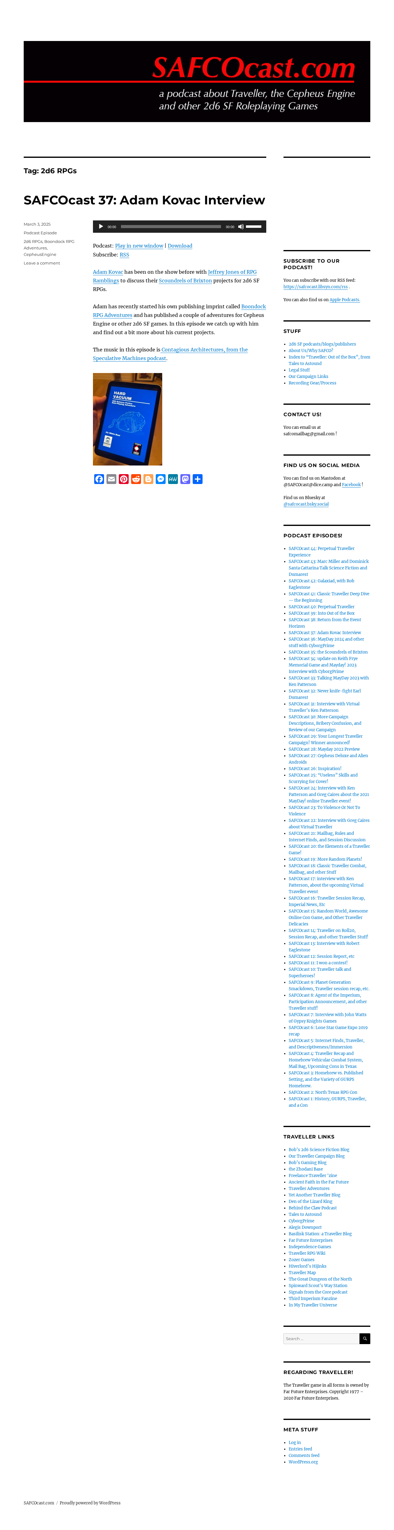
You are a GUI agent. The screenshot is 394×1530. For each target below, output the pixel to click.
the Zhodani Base (306, 1169)
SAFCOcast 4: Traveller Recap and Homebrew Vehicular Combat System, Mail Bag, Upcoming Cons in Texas (326, 1060)
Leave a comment (42, 262)
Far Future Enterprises (311, 1240)
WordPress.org (303, 1462)
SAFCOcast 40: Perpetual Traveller (322, 606)
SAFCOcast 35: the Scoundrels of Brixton (328, 652)
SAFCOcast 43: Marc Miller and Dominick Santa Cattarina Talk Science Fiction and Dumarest (329, 568)
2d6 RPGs (33, 241)
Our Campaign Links (308, 376)
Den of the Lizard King (310, 1201)
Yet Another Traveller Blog (314, 1195)
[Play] (101, 227)
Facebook (351, 484)
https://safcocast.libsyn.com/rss (315, 286)
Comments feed (304, 1455)
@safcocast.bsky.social (306, 504)
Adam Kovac (108, 272)
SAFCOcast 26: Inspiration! (315, 768)
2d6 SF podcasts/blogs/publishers (322, 344)
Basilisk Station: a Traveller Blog (320, 1234)
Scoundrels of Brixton (185, 280)
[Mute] (241, 227)
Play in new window (139, 246)
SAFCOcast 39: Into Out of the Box (322, 613)
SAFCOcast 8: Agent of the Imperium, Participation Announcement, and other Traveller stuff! (328, 1002)
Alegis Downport (305, 1227)
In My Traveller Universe (313, 1305)
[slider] (254, 226)
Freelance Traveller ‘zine (313, 1175)
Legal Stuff (299, 370)
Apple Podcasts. (345, 299)
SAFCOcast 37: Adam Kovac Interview (144, 199)
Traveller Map (302, 1272)
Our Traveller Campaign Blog (317, 1156)
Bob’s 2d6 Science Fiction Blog (319, 1149)
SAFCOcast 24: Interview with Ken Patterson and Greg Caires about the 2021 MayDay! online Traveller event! (329, 795)
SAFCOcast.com (39, 1503)
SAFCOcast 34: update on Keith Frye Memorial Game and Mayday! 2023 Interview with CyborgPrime (323, 665)
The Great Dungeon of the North (320, 1279)
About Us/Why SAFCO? (311, 350)
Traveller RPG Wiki (307, 1253)
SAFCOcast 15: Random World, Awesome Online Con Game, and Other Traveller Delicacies (328, 918)
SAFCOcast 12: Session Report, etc (322, 956)
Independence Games (310, 1246)
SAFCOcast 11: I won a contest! (318, 963)
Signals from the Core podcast (318, 1292)
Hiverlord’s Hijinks (308, 1266)
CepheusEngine (40, 254)
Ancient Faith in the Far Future (319, 1182)
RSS (124, 255)
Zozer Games (302, 1259)
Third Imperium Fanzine (313, 1298)
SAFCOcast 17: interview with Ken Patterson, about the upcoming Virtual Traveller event (326, 885)
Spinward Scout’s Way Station (318, 1285)
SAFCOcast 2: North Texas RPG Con (323, 1092)
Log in (295, 1442)
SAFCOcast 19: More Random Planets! (325, 859)
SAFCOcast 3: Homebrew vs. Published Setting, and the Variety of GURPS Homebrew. (326, 1079)
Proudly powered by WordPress (90, 1503)
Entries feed (300, 1449)
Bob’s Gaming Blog (308, 1162)
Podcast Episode (40, 232)
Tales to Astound (305, 1214)
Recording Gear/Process (312, 383)
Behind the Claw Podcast (313, 1208)
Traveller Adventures (309, 1188)
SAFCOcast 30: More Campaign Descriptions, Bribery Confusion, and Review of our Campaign (325, 723)
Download (180, 246)
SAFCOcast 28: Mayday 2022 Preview (324, 749)
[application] (179, 226)
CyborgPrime (301, 1221)
